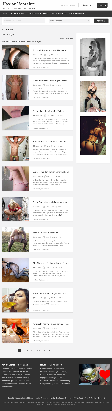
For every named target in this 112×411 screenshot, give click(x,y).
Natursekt (38, 85)
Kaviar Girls (38, 55)
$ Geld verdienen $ (76, 13)
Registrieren (87, 5)
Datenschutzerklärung (24, 398)
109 (38, 350)
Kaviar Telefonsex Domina (38, 13)
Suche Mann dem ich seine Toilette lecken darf (54, 111)
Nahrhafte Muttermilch (49, 381)
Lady (48, 55)
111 (49, 350)
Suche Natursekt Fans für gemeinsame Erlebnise (55, 80)
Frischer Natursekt (48, 372)
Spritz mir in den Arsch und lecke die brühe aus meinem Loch (61, 50)
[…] (62, 124)
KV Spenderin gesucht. (49, 384)
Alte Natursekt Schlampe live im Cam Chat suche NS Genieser (61, 263)
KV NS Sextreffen (59, 13)
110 (44, 350)
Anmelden (102, 5)
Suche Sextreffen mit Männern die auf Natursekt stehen (58, 202)
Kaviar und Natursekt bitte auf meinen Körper (54, 141)
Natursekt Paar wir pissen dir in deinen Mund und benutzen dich (62, 324)
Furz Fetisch (39, 176)
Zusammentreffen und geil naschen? (49, 293)
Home (5, 13)
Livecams (38, 267)
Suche (102, 21)
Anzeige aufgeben (68, 5)
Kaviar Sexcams (17, 13)
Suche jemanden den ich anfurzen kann (51, 172)
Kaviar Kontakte (19, 3)
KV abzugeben (46, 369)
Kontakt (11, 398)
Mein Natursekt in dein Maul (46, 232)
